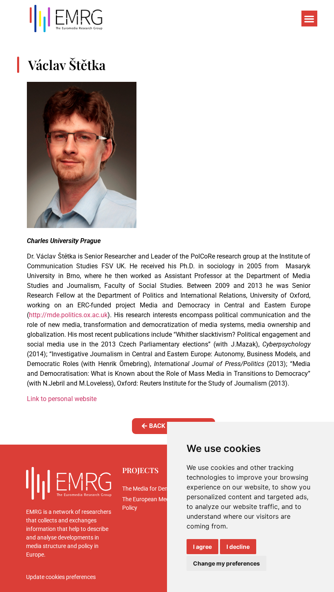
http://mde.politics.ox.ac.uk (68, 315)
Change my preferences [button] (226, 563)
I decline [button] (238, 546)
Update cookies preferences (61, 577)
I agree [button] (202, 546)
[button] (309, 18)
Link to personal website (62, 399)
